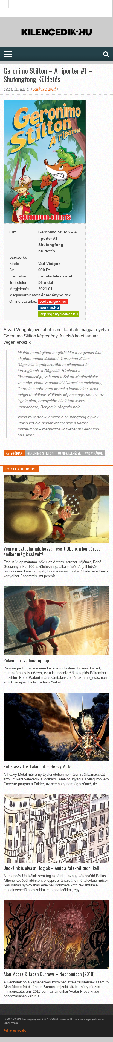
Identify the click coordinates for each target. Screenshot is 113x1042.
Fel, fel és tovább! (15, 1030)
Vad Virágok (94, 453)
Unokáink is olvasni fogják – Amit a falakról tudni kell (51, 868)
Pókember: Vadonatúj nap (26, 660)
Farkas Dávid (44, 89)
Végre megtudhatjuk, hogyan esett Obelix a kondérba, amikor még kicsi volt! (52, 551)
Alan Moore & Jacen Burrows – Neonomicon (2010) (49, 974)
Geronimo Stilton (40, 453)
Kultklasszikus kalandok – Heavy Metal (38, 766)
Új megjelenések (69, 453)
